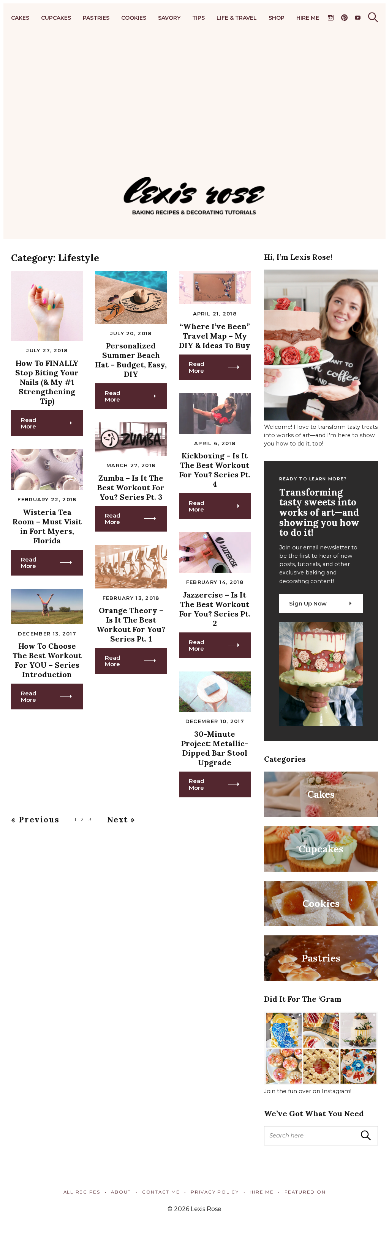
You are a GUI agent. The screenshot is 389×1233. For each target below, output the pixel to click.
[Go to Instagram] (321, 1082)
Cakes (20, 17)
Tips (198, 17)
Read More (28, 423)
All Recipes (81, 1192)
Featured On (305, 1192)
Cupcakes (56, 17)
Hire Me (307, 17)
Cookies (133, 17)
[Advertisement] (194, 99)
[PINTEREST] (344, 17)
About (121, 1192)
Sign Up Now (308, 603)
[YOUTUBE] (357, 17)
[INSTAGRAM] (330, 17)
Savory (169, 17)
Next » (121, 819)
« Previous (35, 819)
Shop (277, 17)
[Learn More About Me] (321, 418)
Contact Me (161, 1192)
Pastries (96, 17)
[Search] (373, 17)
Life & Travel (237, 17)
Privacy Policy (215, 1192)
